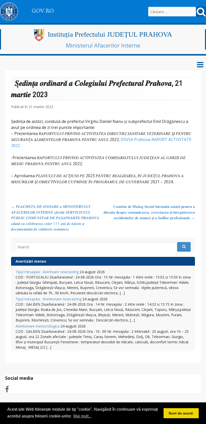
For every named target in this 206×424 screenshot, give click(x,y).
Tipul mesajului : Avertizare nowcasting (47, 271)
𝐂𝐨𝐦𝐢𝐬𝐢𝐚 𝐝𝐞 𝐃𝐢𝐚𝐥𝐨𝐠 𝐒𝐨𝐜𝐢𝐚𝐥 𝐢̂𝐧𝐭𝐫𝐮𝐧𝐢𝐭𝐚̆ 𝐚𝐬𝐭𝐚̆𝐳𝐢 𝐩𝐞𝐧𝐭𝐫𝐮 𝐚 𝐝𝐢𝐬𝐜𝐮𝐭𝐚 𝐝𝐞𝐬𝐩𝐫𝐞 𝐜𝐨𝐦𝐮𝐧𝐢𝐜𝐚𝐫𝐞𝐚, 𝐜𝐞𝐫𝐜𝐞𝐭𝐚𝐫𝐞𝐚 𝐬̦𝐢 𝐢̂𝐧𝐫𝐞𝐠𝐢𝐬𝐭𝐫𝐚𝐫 (149, 212)
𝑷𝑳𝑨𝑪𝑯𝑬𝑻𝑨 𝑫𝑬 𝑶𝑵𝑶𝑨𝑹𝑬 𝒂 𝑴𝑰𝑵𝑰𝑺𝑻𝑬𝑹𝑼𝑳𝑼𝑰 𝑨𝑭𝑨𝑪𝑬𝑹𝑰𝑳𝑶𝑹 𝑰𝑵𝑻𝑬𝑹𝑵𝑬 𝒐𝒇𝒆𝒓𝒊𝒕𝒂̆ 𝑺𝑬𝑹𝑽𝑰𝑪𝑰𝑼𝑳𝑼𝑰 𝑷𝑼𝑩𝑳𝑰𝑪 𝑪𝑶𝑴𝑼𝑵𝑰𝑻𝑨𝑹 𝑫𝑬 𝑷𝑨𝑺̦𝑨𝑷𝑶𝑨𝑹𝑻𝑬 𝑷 (55, 217)
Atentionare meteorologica (38, 326)
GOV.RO (43, 11)
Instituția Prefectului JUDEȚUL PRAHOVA (110, 34)
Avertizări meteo (31, 261)
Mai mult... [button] (82, 416)
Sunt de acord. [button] (181, 413)
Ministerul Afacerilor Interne (103, 45)
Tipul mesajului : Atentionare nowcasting (48, 299)
